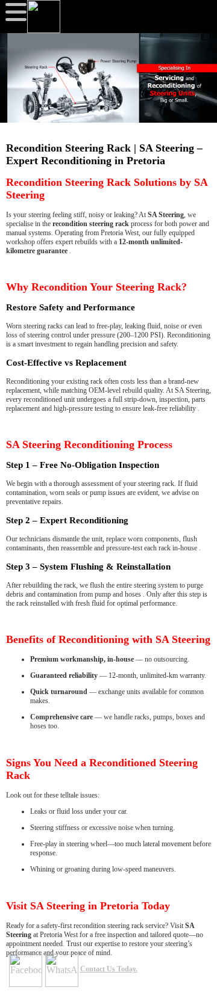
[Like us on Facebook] (25, 970)
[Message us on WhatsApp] (61, 970)
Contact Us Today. (108, 969)
